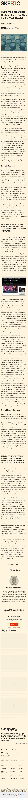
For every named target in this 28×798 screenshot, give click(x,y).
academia (12, 771)
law (11, 765)
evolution (21, 778)
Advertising (4, 753)
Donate (17, 750)
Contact (17, 753)
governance (13, 763)
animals (21, 768)
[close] (26, 795)
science (21, 765)
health (2, 763)
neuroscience (4, 775)
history (20, 763)
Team (16, 756)
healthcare (3, 778)
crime (20, 771)
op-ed (20, 775)
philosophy (12, 775)
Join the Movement (7, 750)
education (12, 768)
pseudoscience (13, 760)
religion (3, 765)
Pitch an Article (6, 756)
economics (3, 768)
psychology (22, 760)
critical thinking (5, 760)
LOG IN (18, 627)
